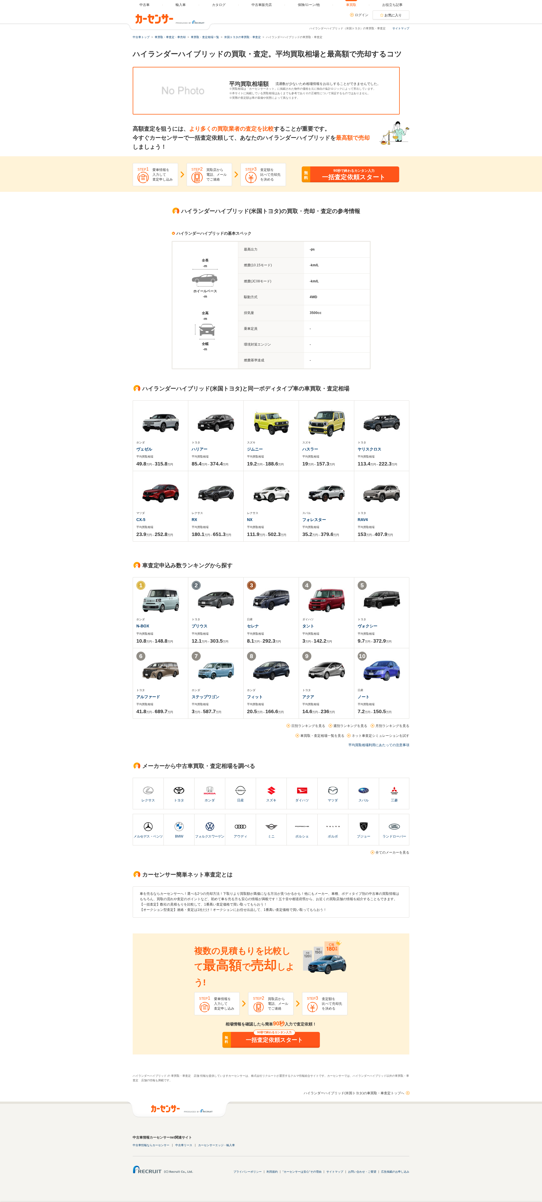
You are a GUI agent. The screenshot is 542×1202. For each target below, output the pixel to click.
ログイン (361, 15)
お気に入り (393, 15)
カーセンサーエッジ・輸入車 (216, 1145)
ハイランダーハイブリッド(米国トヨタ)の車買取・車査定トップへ (354, 1093)
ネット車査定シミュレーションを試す (380, 736)
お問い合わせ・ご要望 (362, 1171)
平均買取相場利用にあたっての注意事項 (378, 745)
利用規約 (272, 1171)
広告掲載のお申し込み (395, 1171)
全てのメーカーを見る (392, 852)
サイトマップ (400, 28)
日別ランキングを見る (308, 726)
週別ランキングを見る (350, 726)
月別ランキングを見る (392, 726)
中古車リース (183, 1145)
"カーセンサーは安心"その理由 (302, 1171)
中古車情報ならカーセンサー (151, 1145)
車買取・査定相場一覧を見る (322, 736)
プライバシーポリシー (247, 1171)
